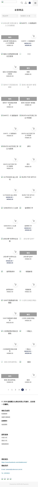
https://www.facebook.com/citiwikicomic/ (14, 462)
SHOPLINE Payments (22, 484)
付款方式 (4, 437)
